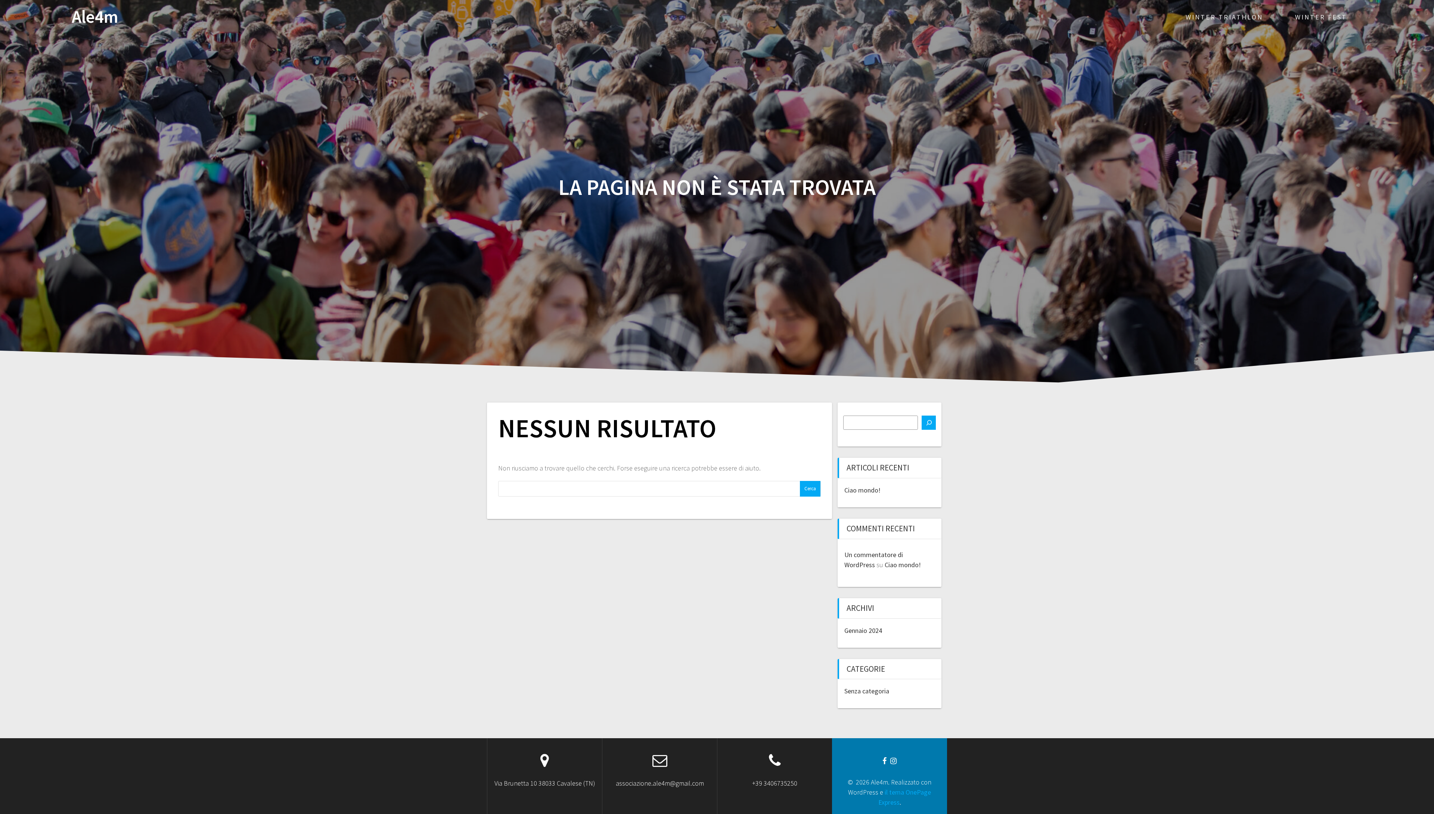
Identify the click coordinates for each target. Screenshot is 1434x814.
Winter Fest (1321, 17)
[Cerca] (929, 423)
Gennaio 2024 (863, 630)
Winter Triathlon (1224, 17)
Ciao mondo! (862, 490)
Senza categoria (866, 691)
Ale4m (95, 17)
